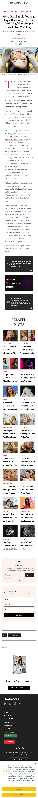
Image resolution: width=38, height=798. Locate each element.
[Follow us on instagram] (15, 703)
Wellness (15, 11)
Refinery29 (22, 111)
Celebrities (25, 511)
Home (6, 11)
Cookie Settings (10, 735)
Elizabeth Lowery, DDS (14, 139)
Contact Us (7, 709)
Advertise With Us (9, 719)
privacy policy (19, 580)
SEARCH (19, 615)
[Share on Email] (6, 647)
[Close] (36, 763)
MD (4, 635)
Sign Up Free (19, 759)
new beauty (14, 635)
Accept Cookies (19, 794)
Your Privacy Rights (19, 784)
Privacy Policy (8, 725)
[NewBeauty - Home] (19, 3)
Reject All (19, 789)
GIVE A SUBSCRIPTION (19, 688)
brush (20, 189)
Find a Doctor (7, 715)
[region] (19, 779)
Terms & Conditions (9, 732)
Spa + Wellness (27, 11)
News (5, 371)
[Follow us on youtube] (20, 703)
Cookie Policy (7, 729)
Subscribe (9, 742)
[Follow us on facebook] (5, 703)
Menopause (7, 427)
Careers (6, 712)
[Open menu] (4, 3)
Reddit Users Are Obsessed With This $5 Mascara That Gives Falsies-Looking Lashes (18, 103)
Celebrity (7, 343)
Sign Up (28, 575)
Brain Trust (7, 722)
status (13, 126)
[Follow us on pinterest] (10, 703)
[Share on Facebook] (3, 647)
